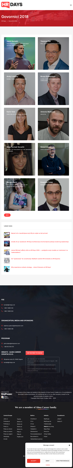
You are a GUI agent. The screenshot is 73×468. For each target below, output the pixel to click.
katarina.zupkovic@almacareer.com (13, 325)
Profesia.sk (7, 421)
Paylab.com (20, 436)
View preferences (62, 461)
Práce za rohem (8, 431)
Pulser (45, 436)
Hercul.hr (46, 431)
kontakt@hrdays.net (9, 305)
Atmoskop (6, 436)
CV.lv (31, 421)
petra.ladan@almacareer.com (12, 343)
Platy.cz (19, 431)
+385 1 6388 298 (8, 329)
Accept (33, 461)
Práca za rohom (8, 429)
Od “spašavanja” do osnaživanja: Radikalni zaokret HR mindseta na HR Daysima (35, 258)
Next (7, 215)
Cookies (48, 464)
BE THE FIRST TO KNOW (34, 353)
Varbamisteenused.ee (36, 439)
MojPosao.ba (47, 421)
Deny (47, 461)
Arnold (5, 439)
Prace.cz (6, 426)
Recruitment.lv (34, 436)
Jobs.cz (6, 419)
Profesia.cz (7, 424)
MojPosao (46, 419)
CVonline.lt (33, 419)
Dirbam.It (32, 426)
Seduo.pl (19, 426)
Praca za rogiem (8, 434)
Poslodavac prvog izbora (49, 426)
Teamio (19, 419)
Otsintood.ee (34, 431)
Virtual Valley (47, 434)
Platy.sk (19, 434)
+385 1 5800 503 (8, 311)
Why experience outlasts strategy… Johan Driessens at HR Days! (31, 267)
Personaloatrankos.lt (36, 434)
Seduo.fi (59, 421)
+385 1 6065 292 (8, 308)
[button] (69, 445)
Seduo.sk (19, 424)
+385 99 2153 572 (9, 346)
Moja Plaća (47, 429)
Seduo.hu (19, 429)
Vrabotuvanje (47, 424)
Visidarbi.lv (33, 429)
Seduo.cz (19, 421)
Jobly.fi (59, 419)
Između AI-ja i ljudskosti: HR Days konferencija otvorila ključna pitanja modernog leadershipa (40, 241)
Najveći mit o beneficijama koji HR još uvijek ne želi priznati (29, 233)
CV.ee (32, 424)
